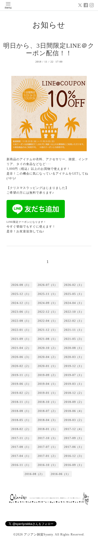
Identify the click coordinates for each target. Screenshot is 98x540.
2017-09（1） (74, 438)
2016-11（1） (21, 464)
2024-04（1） (74, 302)
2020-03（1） (74, 356)
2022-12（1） (47, 311)
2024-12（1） (21, 302)
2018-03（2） (74, 419)
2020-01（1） (47, 365)
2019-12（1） (74, 365)
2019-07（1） (74, 374)
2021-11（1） (74, 329)
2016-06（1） (60, 473)
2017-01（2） (47, 455)
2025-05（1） (74, 293)
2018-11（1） (21, 401)
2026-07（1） (47, 284)
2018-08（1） (21, 410)
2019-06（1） (21, 383)
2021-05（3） (74, 338)
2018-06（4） (74, 410)
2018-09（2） (74, 401)
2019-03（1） (74, 383)
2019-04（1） (47, 383)
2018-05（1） (21, 419)
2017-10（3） (47, 438)
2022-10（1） (74, 311)
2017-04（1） (21, 455)
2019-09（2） (47, 374)
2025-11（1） (47, 293)
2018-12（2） (74, 392)
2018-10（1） (47, 401)
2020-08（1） (74, 347)
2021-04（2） (21, 347)
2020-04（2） (47, 356)
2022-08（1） (21, 320)
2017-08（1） (21, 446)
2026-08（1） (21, 284)
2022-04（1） (47, 320)
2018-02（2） (21, 428)
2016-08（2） (34, 473)
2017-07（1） (47, 446)
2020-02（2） (21, 365)
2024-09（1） (47, 302)
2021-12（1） (47, 329)
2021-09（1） (21, 338)
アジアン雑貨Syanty (38, 534)
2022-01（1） (21, 329)
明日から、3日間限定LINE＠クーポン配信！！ (48, 49)
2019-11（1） (21, 374)
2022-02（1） (74, 320)
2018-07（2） (47, 410)
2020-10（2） (47, 347)
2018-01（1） (47, 428)
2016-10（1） (47, 464)
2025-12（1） (21, 293)
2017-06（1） (74, 446)
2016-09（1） (74, 464)
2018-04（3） (47, 419)
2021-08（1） (47, 338)
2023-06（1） (21, 311)
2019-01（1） (47, 392)
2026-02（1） (74, 284)
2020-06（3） (21, 356)
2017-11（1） (21, 438)
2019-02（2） (21, 392)
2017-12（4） (74, 428)
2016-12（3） (74, 455)
